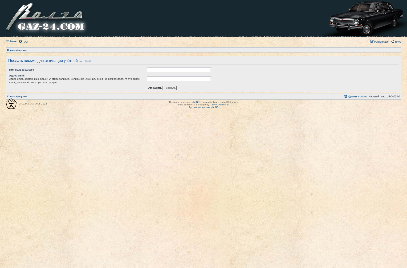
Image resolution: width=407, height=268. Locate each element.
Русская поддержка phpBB (204, 107)
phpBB (195, 102)
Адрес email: (17, 75)
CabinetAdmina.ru (219, 104)
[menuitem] (23, 41)
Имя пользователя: (21, 69)
